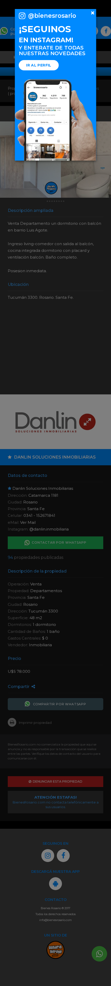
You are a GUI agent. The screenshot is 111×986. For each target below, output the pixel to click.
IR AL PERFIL (38, 65)
